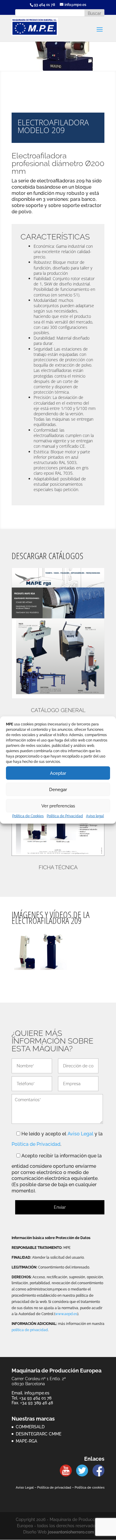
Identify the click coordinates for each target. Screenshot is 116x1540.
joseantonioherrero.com (71, 1532)
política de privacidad (30, 1330)
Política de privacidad (54, 1487)
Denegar (58, 789)
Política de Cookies (28, 816)
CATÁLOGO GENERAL (58, 710)
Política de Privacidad (65, 816)
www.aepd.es (66, 1314)
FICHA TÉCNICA (58, 867)
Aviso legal (95, 816)
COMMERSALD (30, 1426)
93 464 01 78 (44, 5)
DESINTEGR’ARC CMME (38, 1434)
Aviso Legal (80, 1134)
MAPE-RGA (26, 1441)
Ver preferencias (58, 805)
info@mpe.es (36, 1393)
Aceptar (58, 773)
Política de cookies (89, 1487)
